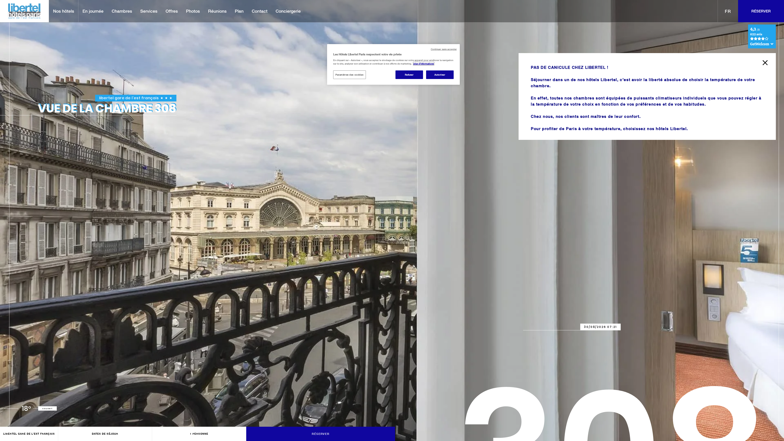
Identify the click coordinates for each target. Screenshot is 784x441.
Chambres (122, 11)
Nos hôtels (63, 11)
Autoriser (439, 74)
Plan (239, 11)
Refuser (409, 74)
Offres (172, 11)
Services (148, 11)
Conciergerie (288, 11)
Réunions (217, 11)
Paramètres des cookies (349, 74)
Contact (259, 11)
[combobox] (728, 11)
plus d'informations (423, 63)
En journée (93, 11)
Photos (193, 11)
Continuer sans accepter (444, 49)
